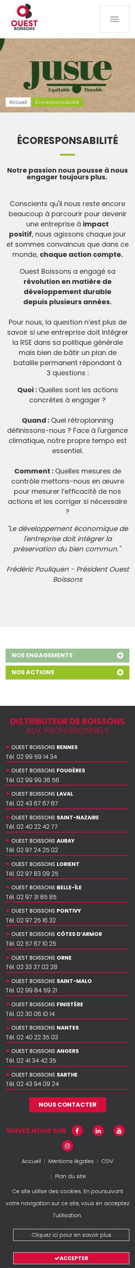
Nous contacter (68, 1104)
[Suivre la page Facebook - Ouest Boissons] (77, 1131)
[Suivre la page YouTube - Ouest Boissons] (119, 1131)
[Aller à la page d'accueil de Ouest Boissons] (24, 17)
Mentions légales (71, 1161)
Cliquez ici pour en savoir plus (71, 1235)
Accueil (31, 1161)
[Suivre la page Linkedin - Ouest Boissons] (98, 1131)
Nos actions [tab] (33, 672)
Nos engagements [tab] (42, 655)
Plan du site (70, 1176)
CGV (107, 1161)
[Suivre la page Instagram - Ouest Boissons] (68, 1146)
